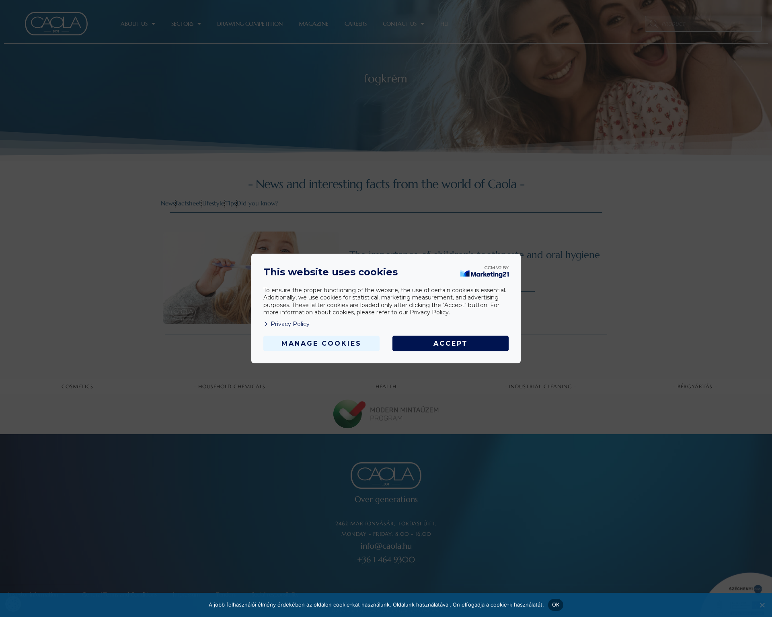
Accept (450, 343)
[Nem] (762, 605)
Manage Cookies (321, 343)
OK (556, 604)
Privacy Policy (290, 324)
